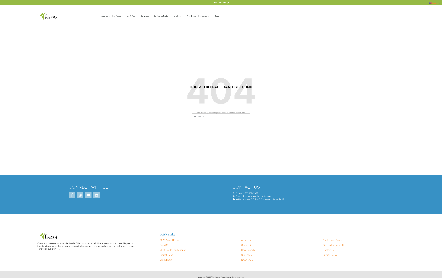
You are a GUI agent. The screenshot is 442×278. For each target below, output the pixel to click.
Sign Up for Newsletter (334, 245)
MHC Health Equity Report (173, 250)
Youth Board (191, 16)
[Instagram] (80, 195)
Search (217, 16)
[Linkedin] (96, 195)
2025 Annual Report (170, 240)
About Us (104, 16)
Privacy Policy (330, 255)
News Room (177, 16)
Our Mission (116, 16)
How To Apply (131, 16)
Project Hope (166, 255)
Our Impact (145, 16)
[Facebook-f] (72, 195)
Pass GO (164, 245)
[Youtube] (88, 195)
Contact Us (202, 16)
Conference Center (161, 16)
